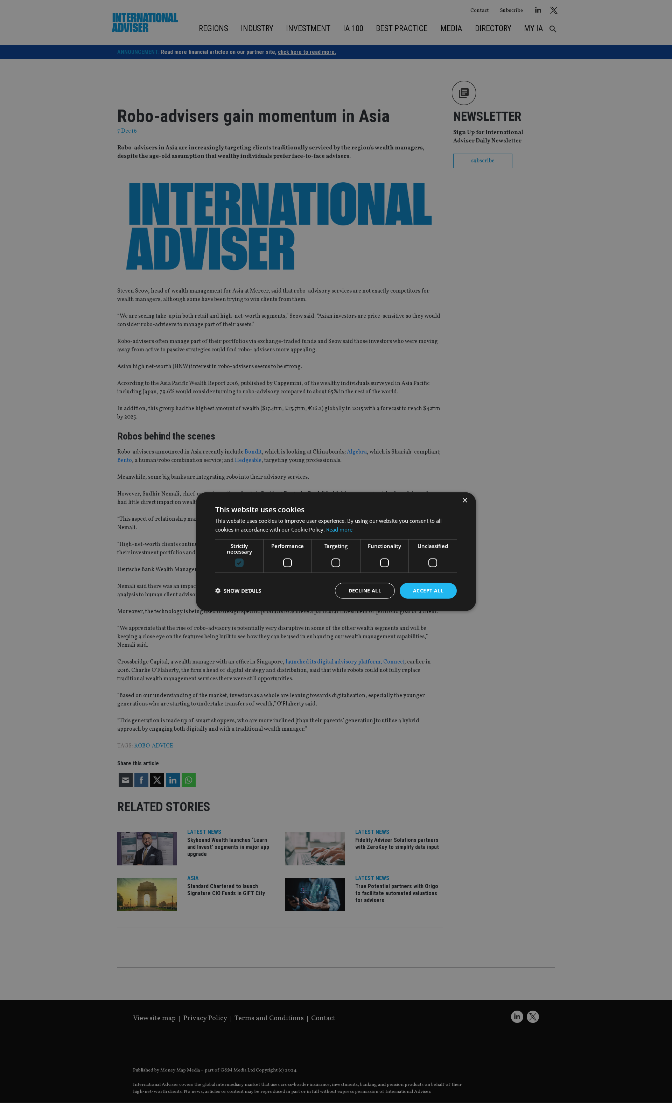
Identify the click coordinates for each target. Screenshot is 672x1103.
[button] (238, 591)
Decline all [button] (365, 590)
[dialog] (336, 551)
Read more (339, 529)
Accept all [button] (428, 590)
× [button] (464, 500)
